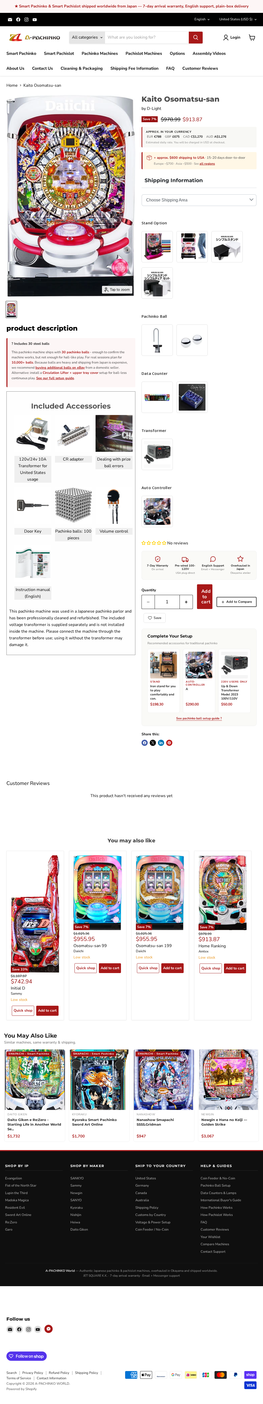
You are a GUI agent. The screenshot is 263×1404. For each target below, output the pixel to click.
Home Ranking (212, 946)
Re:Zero (11, 1222)
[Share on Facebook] (145, 743)
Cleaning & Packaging (82, 68)
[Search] (196, 37)
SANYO (76, 1200)
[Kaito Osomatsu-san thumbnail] (11, 309)
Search (11, 1373)
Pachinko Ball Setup (216, 1185)
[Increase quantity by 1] (186, 602)
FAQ (170, 68)
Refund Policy (59, 1373)
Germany (142, 1185)
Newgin (76, 1193)
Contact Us (42, 68)
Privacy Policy (32, 1373)
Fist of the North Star (20, 1185)
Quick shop (23, 1010)
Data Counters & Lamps (218, 1193)
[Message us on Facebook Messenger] (48, 1329)
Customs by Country (150, 1215)
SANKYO (77, 1178)
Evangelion (13, 1178)
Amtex (204, 951)
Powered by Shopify (21, 1389)
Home (12, 85)
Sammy (16, 993)
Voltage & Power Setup (153, 1222)
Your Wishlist (210, 1237)
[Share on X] (153, 743)
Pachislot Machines (144, 53)
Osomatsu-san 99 (90, 946)
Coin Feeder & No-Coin (218, 1178)
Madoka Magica (17, 1200)
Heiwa (75, 1222)
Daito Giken (79, 1229)
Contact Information (51, 1378)
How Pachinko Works (216, 1207)
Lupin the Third (16, 1193)
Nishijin (75, 1215)
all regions (207, 164)
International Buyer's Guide (221, 1200)
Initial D (18, 988)
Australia (142, 1200)
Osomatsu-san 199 (154, 946)
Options (177, 53)
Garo (8, 1229)
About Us (15, 68)
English (199, 19)
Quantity (149, 590)
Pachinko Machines (100, 53)
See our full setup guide (55, 378)
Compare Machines (215, 1244)
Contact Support (213, 1251)
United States (235, 19)
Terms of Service (18, 1378)
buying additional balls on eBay (60, 367)
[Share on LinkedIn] (161, 743)
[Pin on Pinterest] (169, 743)
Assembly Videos (209, 53)
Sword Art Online (18, 1215)
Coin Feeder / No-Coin (151, 1229)
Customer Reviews (200, 68)
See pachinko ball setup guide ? (199, 718)
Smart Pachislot (59, 53)
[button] (154, 543)
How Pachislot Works (217, 1215)
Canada (141, 1193)
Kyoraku (76, 1207)
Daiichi (78, 951)
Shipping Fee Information (134, 68)
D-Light (154, 108)
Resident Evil (15, 1207)
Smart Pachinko (21, 53)
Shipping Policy (146, 1207)
